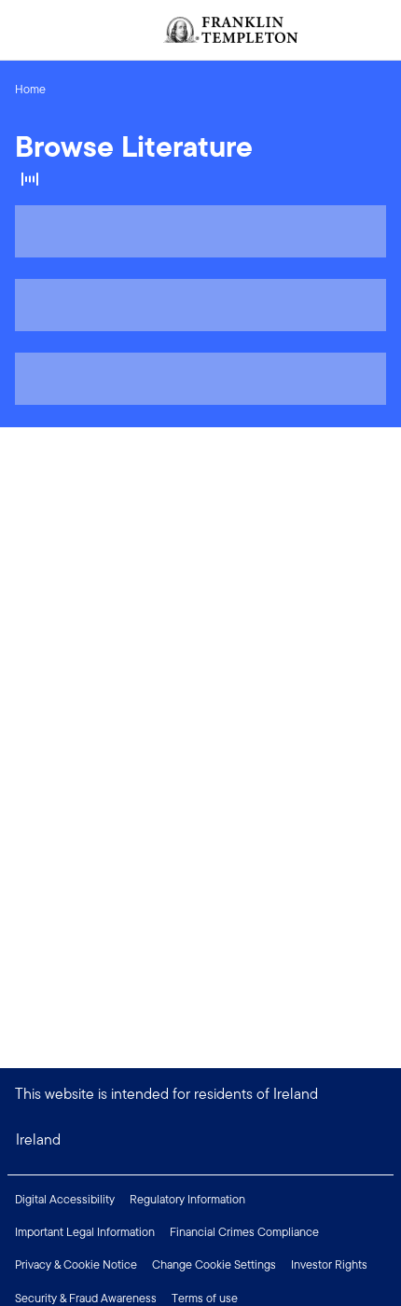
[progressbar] (200, 231)
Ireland (38, 1139)
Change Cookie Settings (214, 1264)
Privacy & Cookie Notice (76, 1264)
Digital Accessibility (65, 1199)
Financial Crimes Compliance (244, 1232)
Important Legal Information (85, 1232)
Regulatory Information (187, 1199)
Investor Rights (329, 1264)
